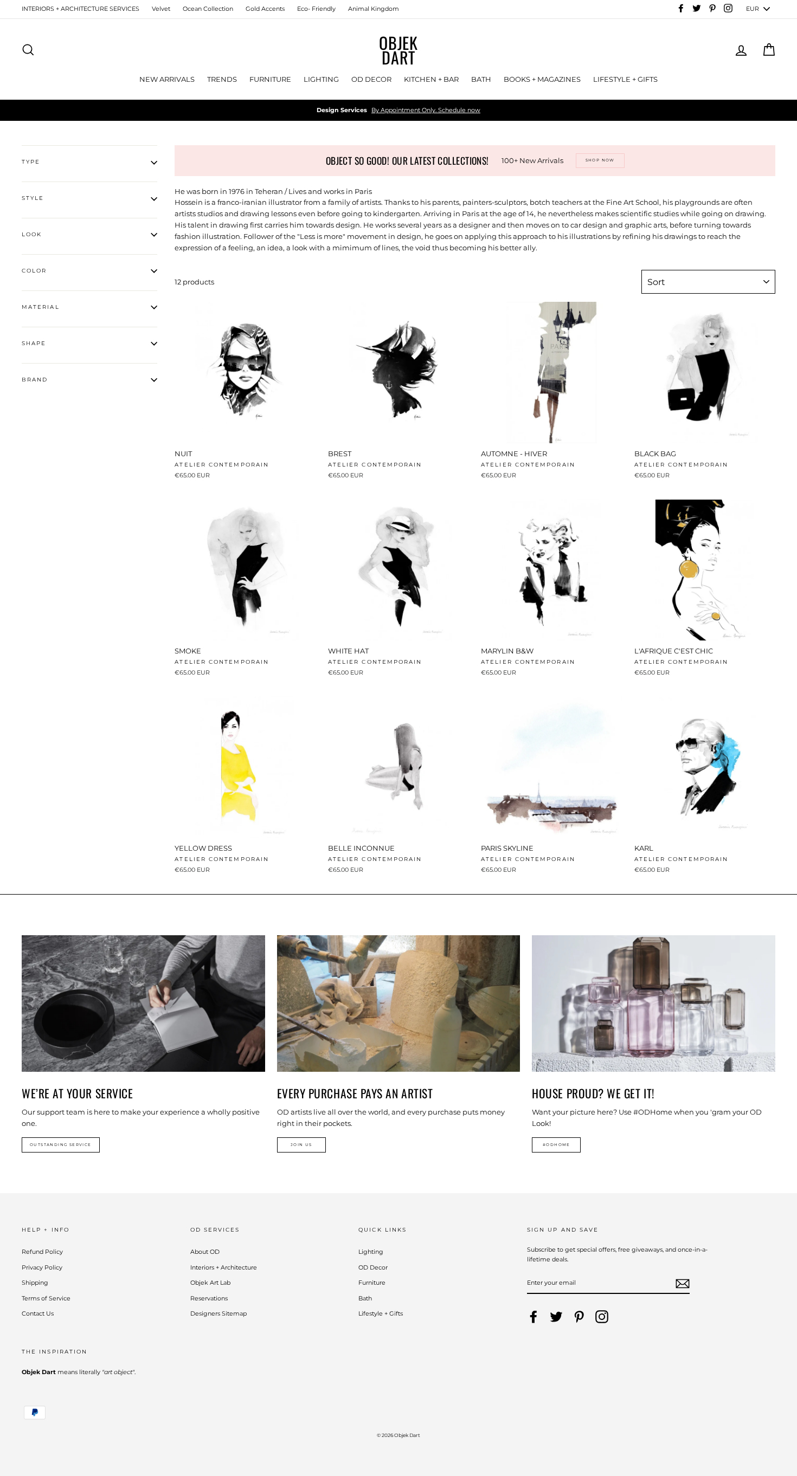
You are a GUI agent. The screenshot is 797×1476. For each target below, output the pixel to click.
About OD (205, 1251)
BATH (481, 79)
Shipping (35, 1282)
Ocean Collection (208, 8)
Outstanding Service (61, 1144)
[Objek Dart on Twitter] (556, 1316)
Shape (34, 343)
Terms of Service (46, 1298)
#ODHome (556, 1144)
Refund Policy (42, 1251)
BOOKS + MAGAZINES (542, 79)
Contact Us (38, 1313)
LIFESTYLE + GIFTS (625, 79)
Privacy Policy (42, 1267)
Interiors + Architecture (223, 1267)
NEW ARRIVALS (167, 79)
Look (32, 234)
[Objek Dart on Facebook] (533, 1316)
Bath (365, 1298)
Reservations (209, 1298)
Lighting (370, 1251)
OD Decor (373, 1267)
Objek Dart (398, 49)
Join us (301, 1144)
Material (41, 306)
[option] (398, 110)
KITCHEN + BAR (431, 79)
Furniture (371, 1282)
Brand (35, 379)
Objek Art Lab (210, 1282)
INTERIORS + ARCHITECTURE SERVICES (80, 8)
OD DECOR (371, 79)
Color (34, 270)
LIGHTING (321, 79)
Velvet (161, 8)
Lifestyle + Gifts (380, 1313)
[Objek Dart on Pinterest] (579, 1316)
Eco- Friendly (316, 8)
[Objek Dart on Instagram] (601, 1316)
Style (33, 198)
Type (31, 161)
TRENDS (222, 79)
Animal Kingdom (373, 8)
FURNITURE (270, 79)
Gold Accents (265, 8)
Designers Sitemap (218, 1313)
